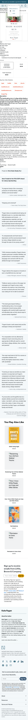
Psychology (3, 165)
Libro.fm (22, 83)
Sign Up (21, 575)
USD (13, 11)
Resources (5, 700)
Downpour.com (18, 90)
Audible (9, 83)
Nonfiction (3, 161)
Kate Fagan (8, 44)
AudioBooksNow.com (18, 87)
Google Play (4, 94)
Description (3, 96)
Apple (2, 83)
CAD (13, 13)
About (3, 696)
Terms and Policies (7, 704)
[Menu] (3, 5)
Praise (1, 166)
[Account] (22, 6)
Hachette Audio (4, 52)
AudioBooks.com (5, 87)
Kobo (15, 83)
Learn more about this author (9, 640)
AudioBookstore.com (6, 90)
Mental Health (12, 165)
